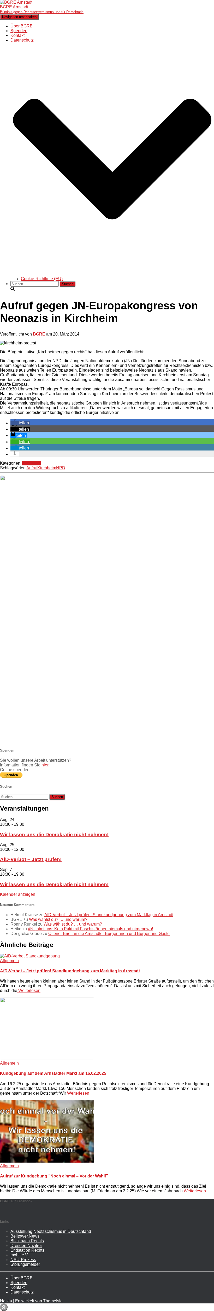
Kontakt (17, 35)
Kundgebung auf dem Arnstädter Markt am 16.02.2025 (53, 1073)
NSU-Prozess (23, 1259)
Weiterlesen (28, 990)
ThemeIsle (53, 1301)
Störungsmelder (25, 1264)
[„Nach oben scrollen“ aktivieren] (4, 1307)
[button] (112, 274)
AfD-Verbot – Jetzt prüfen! (31, 859)
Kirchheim (46, 468)
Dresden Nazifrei (26, 1245)
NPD (60, 468)
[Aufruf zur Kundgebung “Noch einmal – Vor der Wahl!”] (47, 1161)
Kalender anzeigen (17, 894)
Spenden (18, 30)
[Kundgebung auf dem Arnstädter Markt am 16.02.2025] (47, 1058)
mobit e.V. (19, 1255)
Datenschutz (22, 1292)
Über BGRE (21, 26)
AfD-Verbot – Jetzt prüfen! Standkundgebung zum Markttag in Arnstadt (108, 914)
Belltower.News (24, 1236)
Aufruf (31, 468)
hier (44, 765)
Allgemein (31, 463)
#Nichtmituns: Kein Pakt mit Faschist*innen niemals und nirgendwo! (90, 929)
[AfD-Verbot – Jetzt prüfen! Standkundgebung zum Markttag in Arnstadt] (30, 956)
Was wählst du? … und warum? (58, 919)
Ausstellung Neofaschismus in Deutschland (50, 1231)
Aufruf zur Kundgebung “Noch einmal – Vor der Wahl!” (54, 1176)
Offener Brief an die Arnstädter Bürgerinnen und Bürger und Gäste (109, 933)
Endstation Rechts (27, 1250)
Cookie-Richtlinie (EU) (42, 278)
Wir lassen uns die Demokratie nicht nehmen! (54, 834)
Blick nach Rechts (27, 1241)
